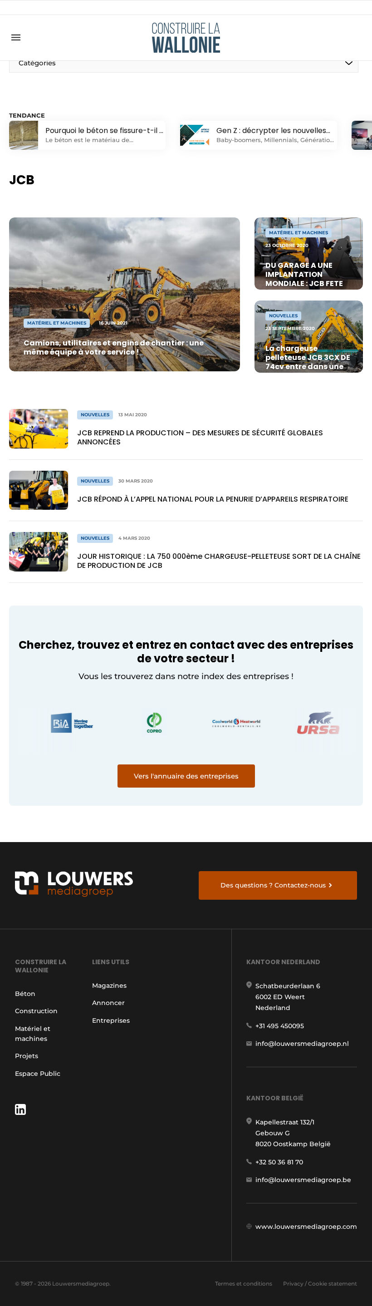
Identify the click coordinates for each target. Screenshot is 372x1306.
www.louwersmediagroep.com (306, 1226)
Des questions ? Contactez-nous (273, 885)
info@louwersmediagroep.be (303, 1180)
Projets (26, 1056)
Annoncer (108, 1003)
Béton (25, 994)
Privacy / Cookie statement (320, 1283)
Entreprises (111, 1020)
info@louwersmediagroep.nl (302, 1044)
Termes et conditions (243, 1283)
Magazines (109, 985)
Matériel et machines (32, 1034)
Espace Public (37, 1073)
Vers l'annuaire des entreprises (186, 776)
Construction (36, 1011)
